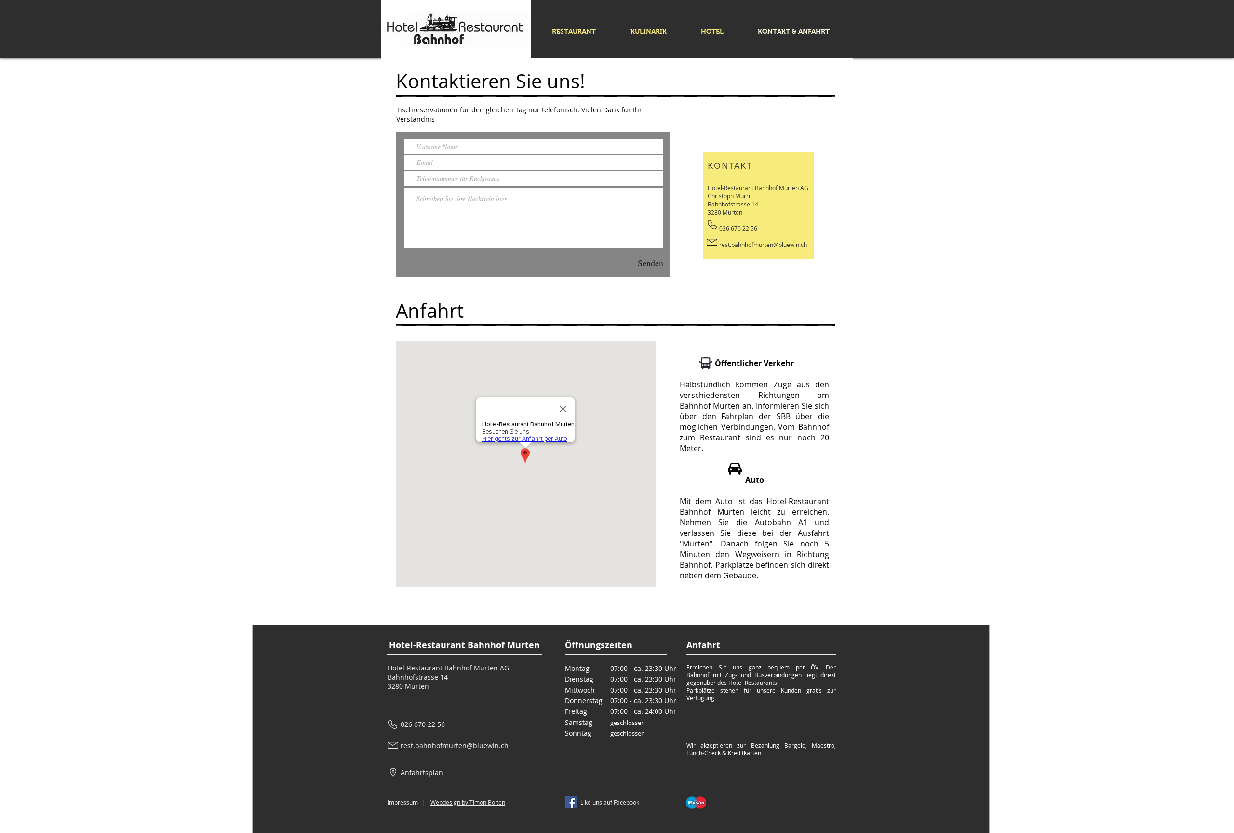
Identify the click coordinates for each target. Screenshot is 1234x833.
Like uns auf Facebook (609, 802)
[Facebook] (571, 802)
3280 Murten (408, 686)
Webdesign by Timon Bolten (467, 802)
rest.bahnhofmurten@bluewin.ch (763, 244)
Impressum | (407, 802)
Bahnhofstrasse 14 (418, 677)
